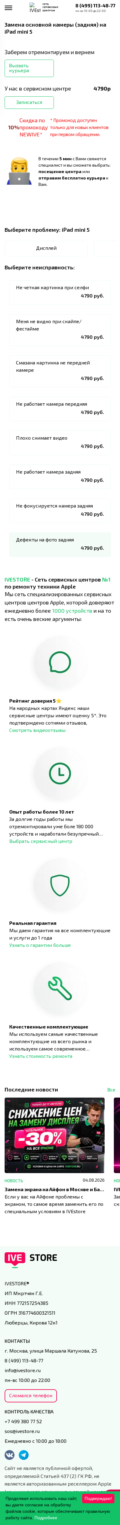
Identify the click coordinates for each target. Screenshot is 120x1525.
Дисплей (46, 248)
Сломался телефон (30, 1395)
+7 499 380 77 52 (23, 1421)
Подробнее (45, 1517)
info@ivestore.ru (23, 1370)
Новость (14, 1180)
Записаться (29, 102)
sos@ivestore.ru (22, 1431)
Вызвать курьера (19, 67)
